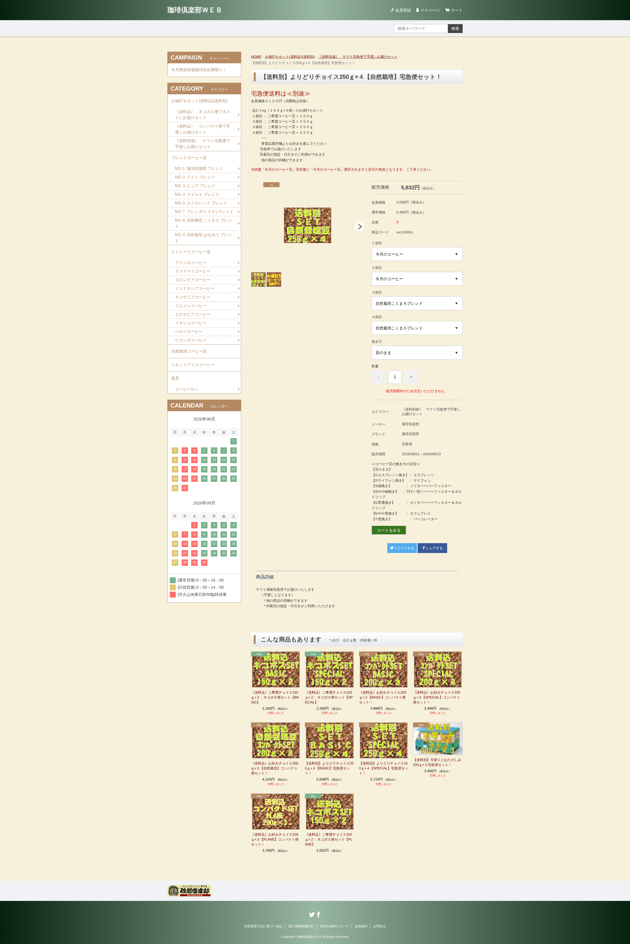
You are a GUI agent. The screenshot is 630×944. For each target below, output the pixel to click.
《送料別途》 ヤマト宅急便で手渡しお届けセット (358, 57)
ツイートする (404, 548)
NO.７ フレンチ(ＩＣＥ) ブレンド (204, 212)
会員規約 (361, 926)
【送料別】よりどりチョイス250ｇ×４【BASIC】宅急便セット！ (329, 768)
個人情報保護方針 (301, 926)
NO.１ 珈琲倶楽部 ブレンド (199, 168)
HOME (256, 57)
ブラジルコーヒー (190, 262)
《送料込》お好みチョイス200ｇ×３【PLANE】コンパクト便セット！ (275, 839)
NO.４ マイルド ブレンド (197, 194)
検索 (455, 28)
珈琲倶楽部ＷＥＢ (194, 10)
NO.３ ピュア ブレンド (195, 186)
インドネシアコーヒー (194, 288)
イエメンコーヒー (190, 306)
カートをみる (389, 530)
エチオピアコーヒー (192, 314)
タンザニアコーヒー (192, 297)
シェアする (434, 548)
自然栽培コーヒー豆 (189, 351)
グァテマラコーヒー (192, 271)
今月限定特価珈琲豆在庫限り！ (198, 70)
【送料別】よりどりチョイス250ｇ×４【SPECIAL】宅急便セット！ (383, 768)
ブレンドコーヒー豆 (189, 158)
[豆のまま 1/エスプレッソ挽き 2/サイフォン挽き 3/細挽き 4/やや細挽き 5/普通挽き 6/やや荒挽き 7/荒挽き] (417, 352)
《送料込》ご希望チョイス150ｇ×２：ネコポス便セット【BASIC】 (275, 697)
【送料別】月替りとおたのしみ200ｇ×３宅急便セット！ (437, 762)
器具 (175, 378)
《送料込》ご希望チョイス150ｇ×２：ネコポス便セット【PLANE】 (328, 839)
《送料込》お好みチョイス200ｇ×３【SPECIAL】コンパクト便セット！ (436, 697)
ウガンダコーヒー (190, 340)
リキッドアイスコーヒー (193, 365)
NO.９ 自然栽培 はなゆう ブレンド (203, 238)
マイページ (430, 10)
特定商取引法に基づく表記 (263, 926)
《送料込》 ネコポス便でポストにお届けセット (202, 115)
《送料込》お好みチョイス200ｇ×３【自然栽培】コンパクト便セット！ (274, 768)
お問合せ (379, 926)
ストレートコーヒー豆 (191, 252)
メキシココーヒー (190, 323)
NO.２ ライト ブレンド (195, 177)
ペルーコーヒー (189, 331)
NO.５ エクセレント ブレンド (201, 203)
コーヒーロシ (187, 389)
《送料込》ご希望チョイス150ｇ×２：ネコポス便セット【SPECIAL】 (329, 697)
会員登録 (403, 10)
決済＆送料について (334, 926)
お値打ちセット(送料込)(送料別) (290, 57)
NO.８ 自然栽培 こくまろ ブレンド (203, 223)
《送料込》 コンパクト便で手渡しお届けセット (202, 129)
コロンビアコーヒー (192, 280)
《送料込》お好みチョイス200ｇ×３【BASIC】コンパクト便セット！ (382, 697)
